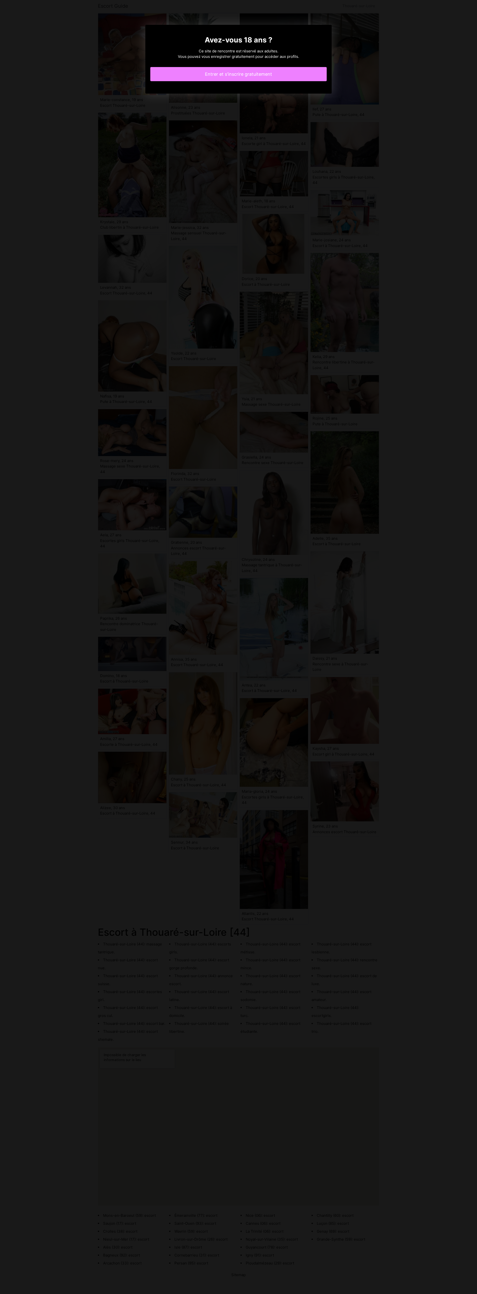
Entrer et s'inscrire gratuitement (238, 74)
